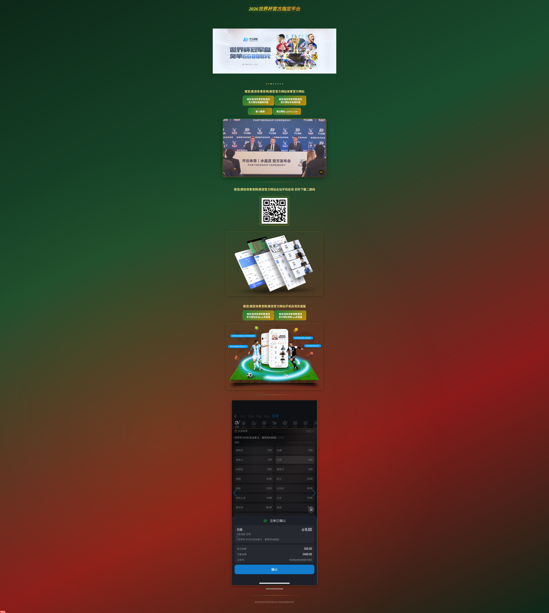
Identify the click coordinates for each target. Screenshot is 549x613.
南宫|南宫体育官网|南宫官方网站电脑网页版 (258, 100)
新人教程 (260, 111)
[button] (235, 493)
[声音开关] (321, 172)
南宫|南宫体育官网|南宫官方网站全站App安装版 (258, 315)
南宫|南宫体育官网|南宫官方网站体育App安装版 (290, 315)
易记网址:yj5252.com (287, 111)
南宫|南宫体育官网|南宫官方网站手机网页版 (290, 100)
